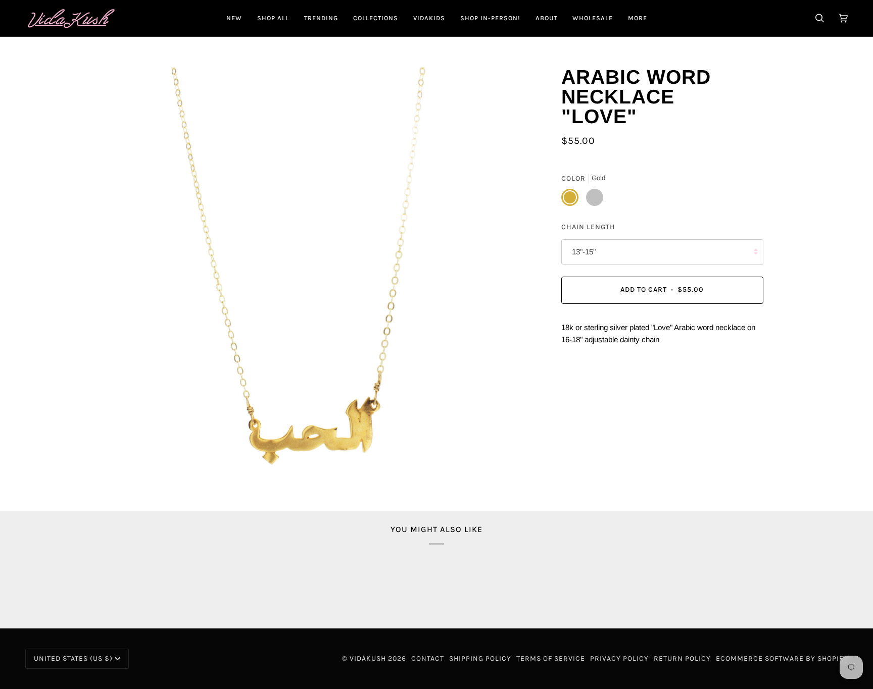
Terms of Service (550, 658)
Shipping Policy (480, 658)
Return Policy (682, 658)
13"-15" (584, 251)
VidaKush (368, 658)
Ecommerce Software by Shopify (782, 658)
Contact (427, 658)
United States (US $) (73, 658)
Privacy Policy (619, 658)
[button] (273, 18)
